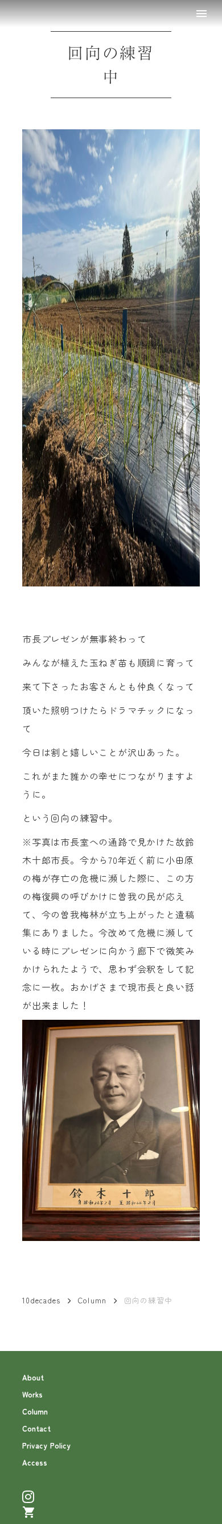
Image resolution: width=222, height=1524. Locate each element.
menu (201, 13)
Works (32, 1394)
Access (34, 1462)
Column (92, 1300)
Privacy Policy (46, 1445)
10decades (41, 1300)
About (33, 1377)
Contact (36, 1428)
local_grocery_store (29, 1512)
